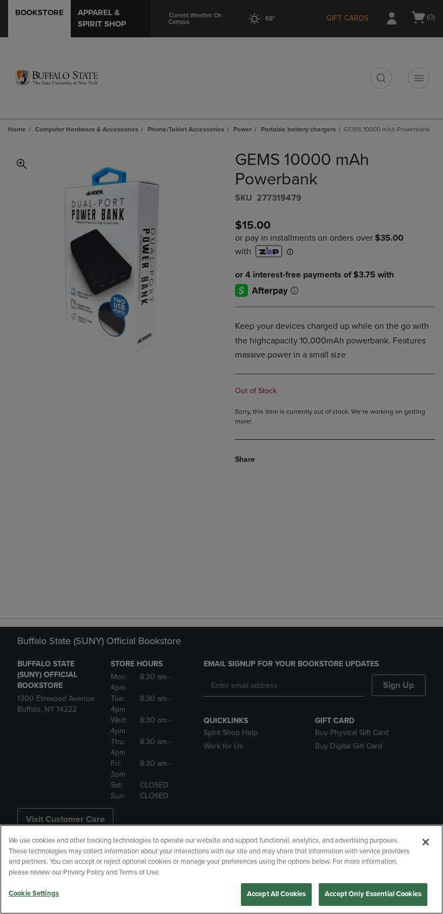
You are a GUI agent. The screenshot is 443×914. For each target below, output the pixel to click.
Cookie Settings (34, 893)
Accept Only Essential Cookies (373, 894)
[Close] (426, 842)
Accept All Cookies (276, 894)
